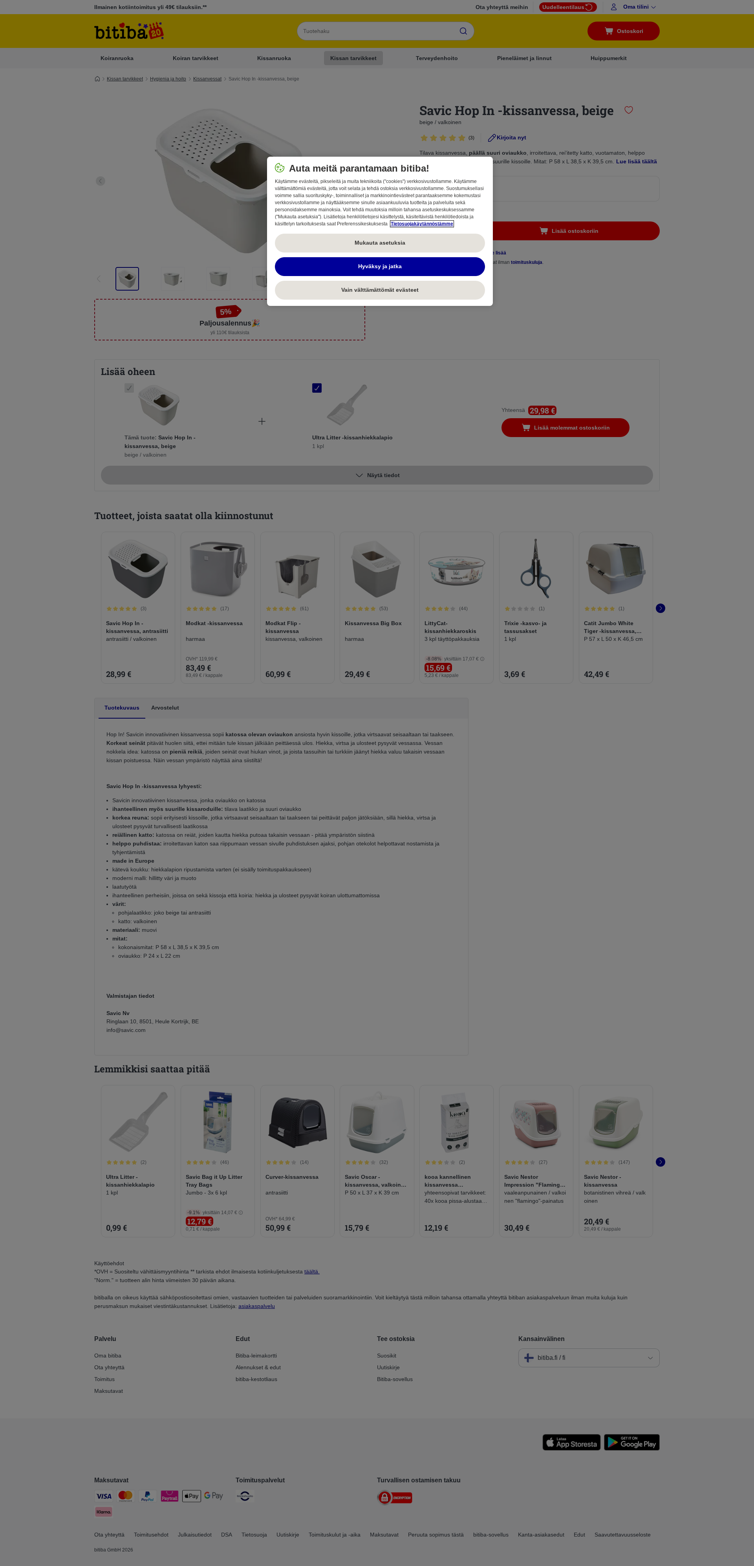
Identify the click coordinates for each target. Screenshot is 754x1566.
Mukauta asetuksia (380, 243)
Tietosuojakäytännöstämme (422, 224)
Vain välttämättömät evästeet (380, 290)
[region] (380, 231)
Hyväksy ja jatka (380, 266)
